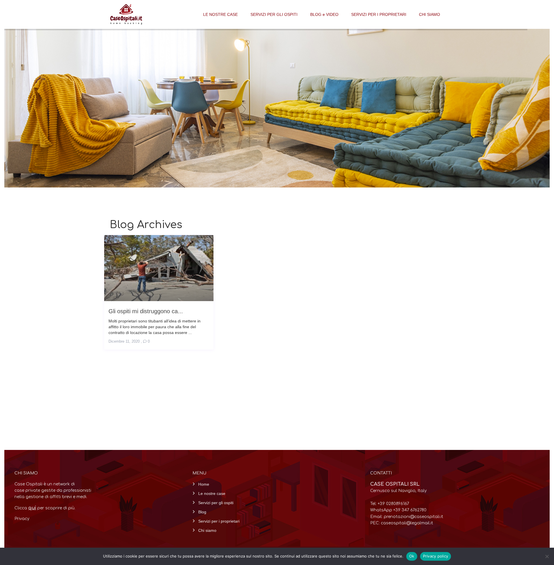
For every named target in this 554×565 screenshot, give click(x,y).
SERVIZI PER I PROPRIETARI (378, 14)
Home (203, 484)
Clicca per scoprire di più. (44, 508)
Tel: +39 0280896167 (389, 504)
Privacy (21, 519)
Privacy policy (435, 556)
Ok (411, 556)
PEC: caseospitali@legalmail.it (401, 523)
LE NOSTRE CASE (220, 14)
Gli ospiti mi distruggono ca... (145, 311)
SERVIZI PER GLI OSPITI (273, 14)
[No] (547, 556)
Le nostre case (211, 493)
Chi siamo (207, 530)
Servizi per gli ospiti (215, 502)
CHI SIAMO (429, 14)
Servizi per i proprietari (218, 521)
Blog (202, 512)
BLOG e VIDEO (324, 14)
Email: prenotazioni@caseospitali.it (406, 517)
